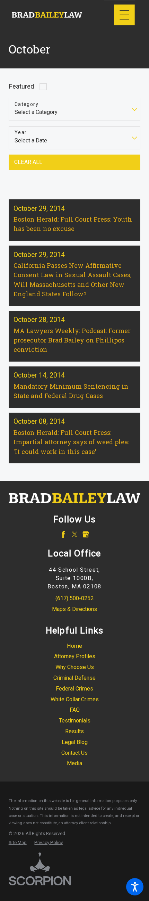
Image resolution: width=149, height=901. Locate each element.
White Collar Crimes (75, 699)
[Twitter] (74, 534)
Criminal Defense (74, 678)
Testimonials (74, 720)
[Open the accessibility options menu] (134, 886)
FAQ (75, 709)
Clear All (28, 162)
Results (74, 731)
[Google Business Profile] (85, 534)
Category (26, 104)
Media (74, 763)
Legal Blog (75, 742)
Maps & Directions (74, 609)
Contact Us (74, 753)
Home (74, 646)
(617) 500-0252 (74, 598)
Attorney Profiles (74, 656)
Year (21, 132)
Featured (21, 86)
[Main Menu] (124, 15)
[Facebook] (63, 534)
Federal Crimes (74, 688)
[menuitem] (75, 646)
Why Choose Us (74, 667)
